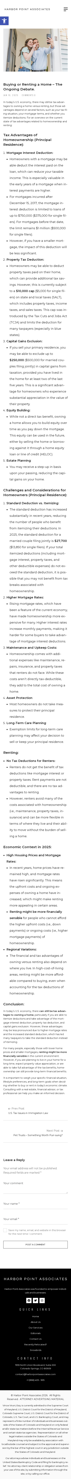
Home (35, 1316)
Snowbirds (35, 1350)
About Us (35, 1322)
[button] (4, 21)
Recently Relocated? (35, 1344)
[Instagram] (42, 1300)
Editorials (35, 1333)
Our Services (35, 1327)
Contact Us (35, 1339)
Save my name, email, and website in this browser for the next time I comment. (37, 1232)
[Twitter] (35, 1300)
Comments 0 (29, 95)
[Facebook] (29, 1300)
